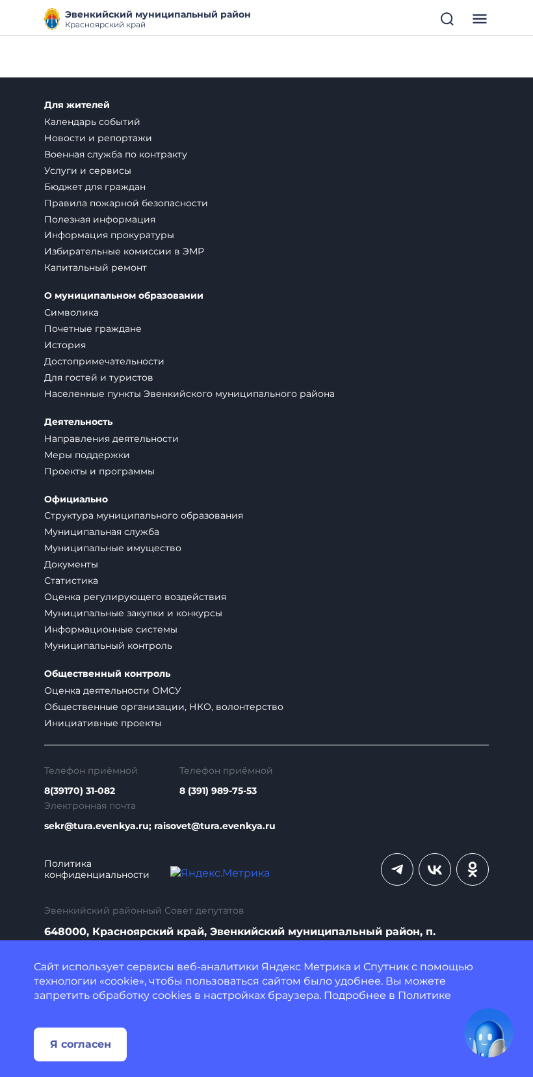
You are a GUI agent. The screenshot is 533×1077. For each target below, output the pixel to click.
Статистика (71, 580)
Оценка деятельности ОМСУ (112, 690)
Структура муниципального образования (143, 515)
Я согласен (80, 1044)
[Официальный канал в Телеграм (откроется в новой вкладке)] (397, 869)
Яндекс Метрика (306, 967)
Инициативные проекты (103, 723)
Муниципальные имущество (112, 548)
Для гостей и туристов (98, 377)
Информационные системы (110, 629)
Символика (71, 312)
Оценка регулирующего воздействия (135, 597)
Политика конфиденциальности (97, 869)
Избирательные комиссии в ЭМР (124, 251)
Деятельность (78, 422)
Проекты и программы (99, 471)
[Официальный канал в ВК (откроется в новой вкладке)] (435, 869)
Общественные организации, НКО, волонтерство (163, 707)
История (65, 345)
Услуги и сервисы (87, 170)
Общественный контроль (107, 673)
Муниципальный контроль (108, 645)
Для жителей (77, 105)
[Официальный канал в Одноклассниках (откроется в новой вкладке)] (472, 869)
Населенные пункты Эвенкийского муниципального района (189, 394)
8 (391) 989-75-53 (218, 791)
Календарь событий (92, 122)
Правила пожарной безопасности (126, 203)
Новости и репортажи (98, 138)
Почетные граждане (93, 328)
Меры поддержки (87, 455)
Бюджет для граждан (95, 187)
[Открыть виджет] (489, 1032)
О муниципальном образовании (123, 295)
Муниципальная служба (101, 532)
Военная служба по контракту (115, 154)
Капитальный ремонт (95, 267)
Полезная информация (99, 219)
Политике (424, 995)
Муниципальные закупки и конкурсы (133, 613)
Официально (76, 499)
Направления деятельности (111, 438)
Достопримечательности (104, 361)
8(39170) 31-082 (79, 791)
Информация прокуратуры (109, 235)
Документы (71, 564)
